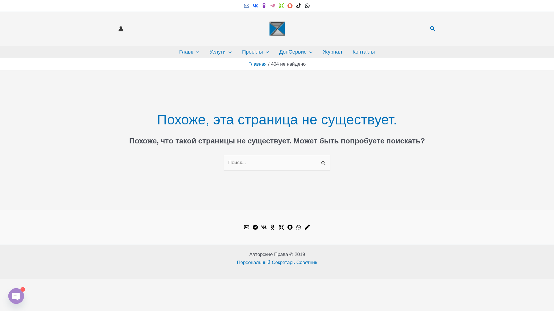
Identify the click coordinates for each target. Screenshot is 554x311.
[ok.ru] (264, 5)
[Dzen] (281, 5)
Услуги (217, 52)
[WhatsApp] (307, 5)
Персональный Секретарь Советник (277, 262)
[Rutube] (290, 5)
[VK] (255, 5)
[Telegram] (272, 5)
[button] (433, 29)
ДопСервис (292, 52)
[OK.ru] (272, 227)
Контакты (364, 52)
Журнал (332, 52)
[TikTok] (298, 5)
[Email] (246, 5)
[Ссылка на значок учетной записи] (120, 28)
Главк (186, 52)
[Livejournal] (307, 227)
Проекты (252, 52)
